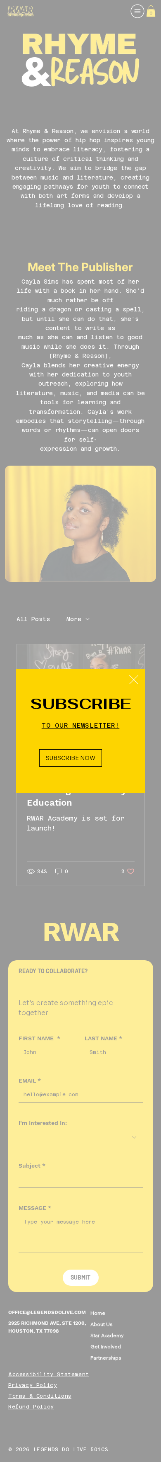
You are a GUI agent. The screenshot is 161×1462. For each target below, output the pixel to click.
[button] (133, 680)
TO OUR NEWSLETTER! (81, 725)
